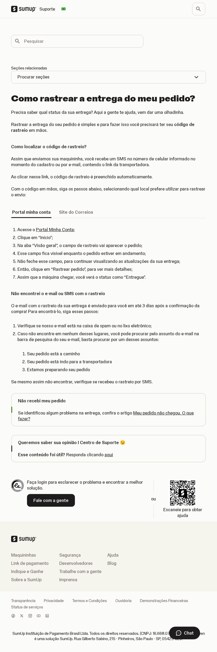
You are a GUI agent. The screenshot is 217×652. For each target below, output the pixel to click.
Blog (111, 563)
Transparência (23, 600)
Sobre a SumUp (26, 579)
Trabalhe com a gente (80, 571)
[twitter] (22, 616)
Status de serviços (27, 607)
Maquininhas (23, 555)
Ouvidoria (123, 600)
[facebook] (13, 616)
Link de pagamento (29, 563)
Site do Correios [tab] (76, 212)
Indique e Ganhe (27, 571)
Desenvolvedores (76, 563)
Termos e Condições (89, 600)
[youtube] (39, 616)
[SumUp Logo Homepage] (25, 9)
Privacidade (54, 600)
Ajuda (113, 555)
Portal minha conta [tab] (31, 212)
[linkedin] (47, 616)
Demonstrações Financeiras (164, 600)
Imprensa (68, 579)
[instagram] (30, 616)
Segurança (70, 555)
